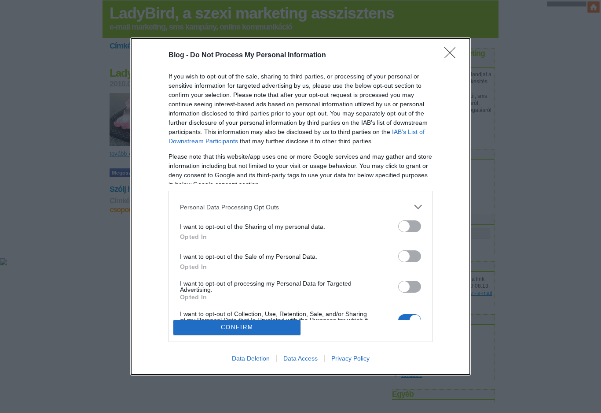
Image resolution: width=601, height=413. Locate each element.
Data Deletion (251, 358)
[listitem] (300, 207)
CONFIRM (237, 327)
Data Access (300, 358)
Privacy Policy (350, 358)
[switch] (409, 226)
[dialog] (300, 206)
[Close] (452, 55)
